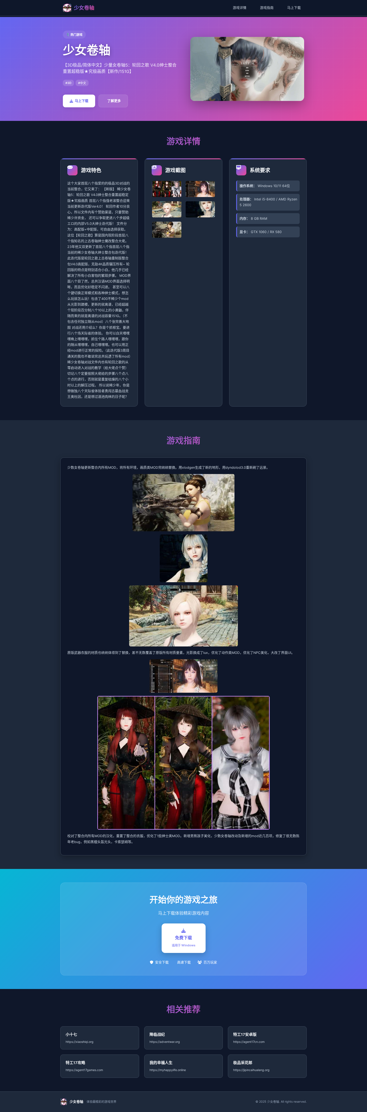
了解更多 (114, 101)
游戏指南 (267, 8)
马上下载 (294, 8)
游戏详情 (239, 8)
